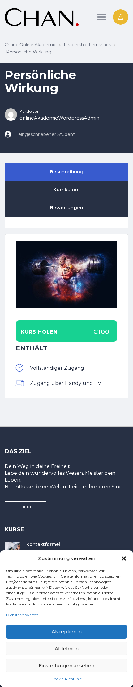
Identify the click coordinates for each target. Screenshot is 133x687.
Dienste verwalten (22, 615)
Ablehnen (67, 648)
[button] (124, 558)
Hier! (25, 507)
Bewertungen (66, 207)
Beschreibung (67, 172)
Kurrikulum (66, 189)
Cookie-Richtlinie (66, 678)
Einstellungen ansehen (66, 665)
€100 (101, 332)
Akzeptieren (67, 631)
